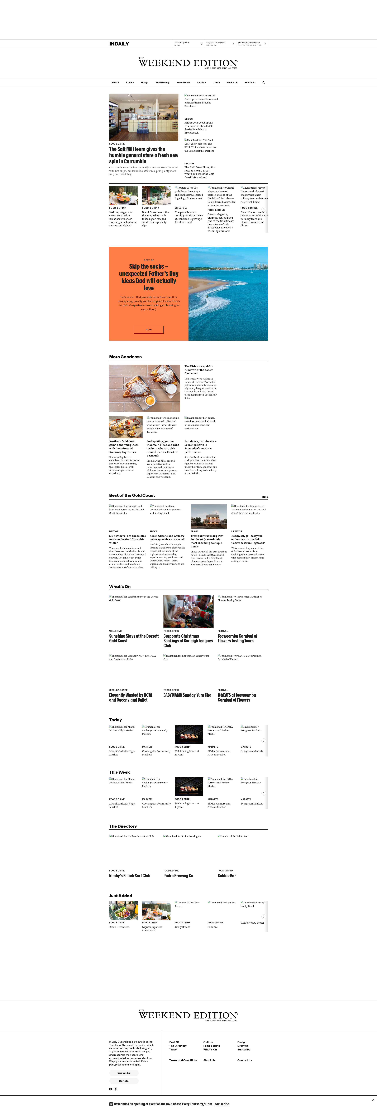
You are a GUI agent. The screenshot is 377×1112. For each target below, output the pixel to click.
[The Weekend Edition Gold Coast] (188, 63)
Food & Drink (183, 82)
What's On (232, 82)
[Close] (373, 1100)
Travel (216, 82)
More (265, 496)
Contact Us (244, 1060)
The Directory (163, 82)
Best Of (115, 82)
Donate (124, 1081)
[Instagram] (115, 1089)
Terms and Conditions (183, 1060)
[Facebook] (110, 1089)
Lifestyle (201, 82)
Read (149, 330)
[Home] (125, 44)
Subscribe (250, 82)
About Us (209, 1060)
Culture (130, 82)
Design (144, 82)
